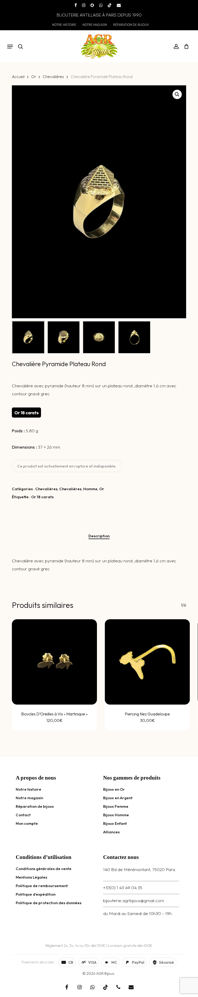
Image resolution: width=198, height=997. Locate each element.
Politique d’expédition (35, 894)
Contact (23, 814)
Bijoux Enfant (115, 823)
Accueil (18, 76)
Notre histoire (28, 789)
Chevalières (53, 76)
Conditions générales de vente (43, 868)
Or (33, 76)
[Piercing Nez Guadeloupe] (147, 662)
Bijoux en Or (114, 789)
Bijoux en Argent (118, 797)
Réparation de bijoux (35, 806)
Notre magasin (29, 797)
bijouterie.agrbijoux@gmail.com (133, 900)
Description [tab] (99, 535)
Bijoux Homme (116, 814)
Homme (90, 488)
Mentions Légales (31, 877)
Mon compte (27, 823)
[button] (10, 46)
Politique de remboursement (42, 885)
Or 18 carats (42, 496)
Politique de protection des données (48, 902)
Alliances (111, 831)
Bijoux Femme (115, 806)
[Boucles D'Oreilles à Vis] (54, 662)
